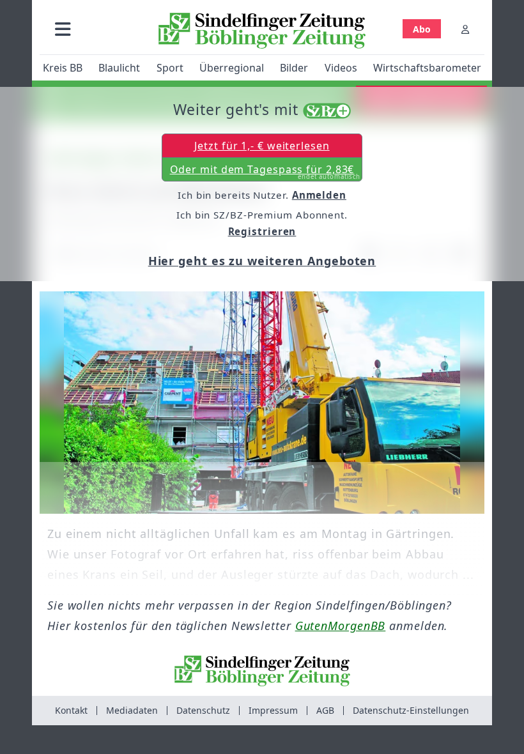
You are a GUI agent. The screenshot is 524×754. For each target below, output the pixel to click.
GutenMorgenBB (340, 625)
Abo (422, 29)
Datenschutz (203, 710)
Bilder (294, 68)
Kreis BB (62, 68)
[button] (63, 29)
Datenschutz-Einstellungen (411, 710)
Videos (341, 68)
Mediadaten (132, 710)
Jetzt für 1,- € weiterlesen (261, 146)
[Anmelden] (465, 29)
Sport (170, 68)
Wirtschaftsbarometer (427, 68)
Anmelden (319, 194)
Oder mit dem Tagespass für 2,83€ (265, 171)
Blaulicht (119, 68)
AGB (325, 710)
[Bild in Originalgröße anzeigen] (262, 402)
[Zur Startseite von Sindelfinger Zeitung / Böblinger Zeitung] (262, 31)
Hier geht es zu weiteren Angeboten (262, 260)
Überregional (231, 68)
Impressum (273, 710)
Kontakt (71, 710)
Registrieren (262, 231)
